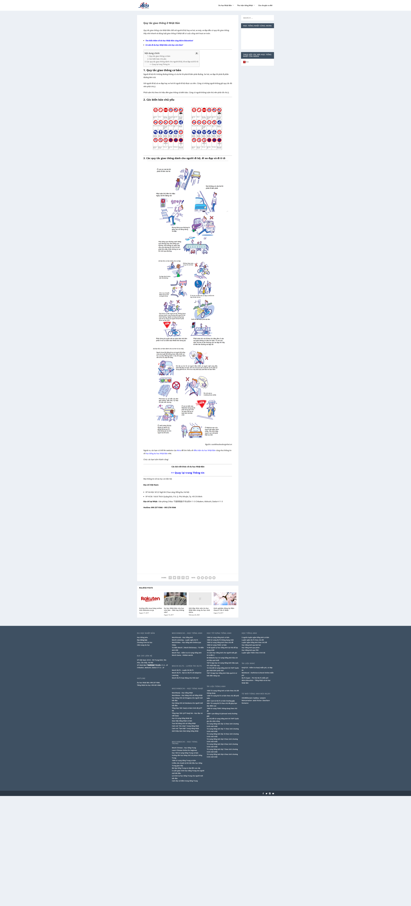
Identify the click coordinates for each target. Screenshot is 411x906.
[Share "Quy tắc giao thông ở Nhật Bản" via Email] (187, 578)
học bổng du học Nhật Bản (157, 453)
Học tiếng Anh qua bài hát (251, 645)
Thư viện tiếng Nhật (245, 5)
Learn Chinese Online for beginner (184, 750)
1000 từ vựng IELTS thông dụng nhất (220, 640)
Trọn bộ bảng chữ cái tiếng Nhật (184, 723)
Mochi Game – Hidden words (182, 655)
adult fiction (257, 700)
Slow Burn (266, 700)
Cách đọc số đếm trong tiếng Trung (185, 781)
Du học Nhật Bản (225, 5)
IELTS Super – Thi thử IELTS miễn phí (255, 678)
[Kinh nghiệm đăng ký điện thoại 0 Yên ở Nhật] (225, 598)
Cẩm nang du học (143, 645)
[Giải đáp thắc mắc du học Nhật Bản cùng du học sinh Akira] (200, 598)
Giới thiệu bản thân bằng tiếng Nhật (185, 731)
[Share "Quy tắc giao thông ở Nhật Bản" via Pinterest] (183, 578)
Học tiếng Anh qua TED (250, 650)
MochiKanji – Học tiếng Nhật (182, 693)
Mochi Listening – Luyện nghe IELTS (185, 640)
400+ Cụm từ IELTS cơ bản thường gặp (221, 701)
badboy (256, 698)
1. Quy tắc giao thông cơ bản (158, 56)
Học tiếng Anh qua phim (250, 648)
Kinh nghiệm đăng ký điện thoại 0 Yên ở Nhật (224, 609)
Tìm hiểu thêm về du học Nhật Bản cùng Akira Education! (169, 40)
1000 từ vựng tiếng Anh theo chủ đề (220, 642)
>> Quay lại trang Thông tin (160, 64)
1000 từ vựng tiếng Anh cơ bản (218, 637)
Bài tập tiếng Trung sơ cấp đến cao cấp (186, 768)
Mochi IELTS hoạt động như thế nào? (185, 678)
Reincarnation (247, 700)
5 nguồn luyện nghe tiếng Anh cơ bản (255, 637)
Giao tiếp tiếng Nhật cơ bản (182, 721)
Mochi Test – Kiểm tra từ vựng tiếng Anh (187, 653)
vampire (263, 698)
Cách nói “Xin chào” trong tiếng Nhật (185, 726)
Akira (179, 450)
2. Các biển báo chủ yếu (156, 59)
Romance (245, 703)
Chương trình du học (144, 642)
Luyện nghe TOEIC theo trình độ (253, 653)
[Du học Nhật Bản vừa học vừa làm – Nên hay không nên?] (175, 598)
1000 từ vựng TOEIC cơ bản (217, 645)
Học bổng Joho (142, 637)
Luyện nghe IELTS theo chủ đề (253, 640)
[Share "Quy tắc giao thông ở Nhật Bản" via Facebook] (170, 578)
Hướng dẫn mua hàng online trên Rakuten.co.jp (150, 609)
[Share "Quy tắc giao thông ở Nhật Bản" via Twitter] (174, 578)
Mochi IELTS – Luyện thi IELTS (183, 670)
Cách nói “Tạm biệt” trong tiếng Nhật (185, 728)
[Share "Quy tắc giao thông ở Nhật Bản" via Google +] (179, 578)
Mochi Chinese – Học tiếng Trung (184, 748)
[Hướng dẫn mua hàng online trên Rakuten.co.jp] (150, 598)
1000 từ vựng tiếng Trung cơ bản (184, 760)
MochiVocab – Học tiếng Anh (182, 637)
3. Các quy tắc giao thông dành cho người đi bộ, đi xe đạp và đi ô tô (171, 61)
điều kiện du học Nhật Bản (204, 450)
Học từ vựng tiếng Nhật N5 (182, 718)
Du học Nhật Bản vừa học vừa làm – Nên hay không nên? (174, 610)
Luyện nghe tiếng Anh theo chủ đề (254, 642)
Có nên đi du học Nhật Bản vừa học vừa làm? (164, 45)
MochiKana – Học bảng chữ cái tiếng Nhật (187, 695)
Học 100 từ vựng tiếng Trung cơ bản (185, 753)
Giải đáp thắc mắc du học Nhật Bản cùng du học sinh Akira (199, 610)
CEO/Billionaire (247, 698)
